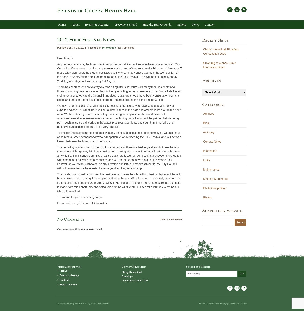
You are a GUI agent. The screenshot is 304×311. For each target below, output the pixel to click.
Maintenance (211, 169)
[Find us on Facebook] (230, 9)
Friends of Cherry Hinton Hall (96, 10)
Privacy (105, 304)
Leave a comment (171, 219)
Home (62, 24)
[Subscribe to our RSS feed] (244, 9)
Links (206, 160)
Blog (206, 122)
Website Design (206, 304)
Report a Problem (68, 284)
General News (212, 141)
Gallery (181, 24)
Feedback (65, 280)
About (76, 24)
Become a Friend (126, 24)
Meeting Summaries (215, 178)
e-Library (208, 132)
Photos (207, 197)
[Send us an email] (237, 9)
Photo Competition (214, 188)
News (195, 24)
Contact (209, 24)
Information (109, 47)
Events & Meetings (97, 24)
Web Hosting (220, 304)
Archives (208, 113)
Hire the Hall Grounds (157, 24)
